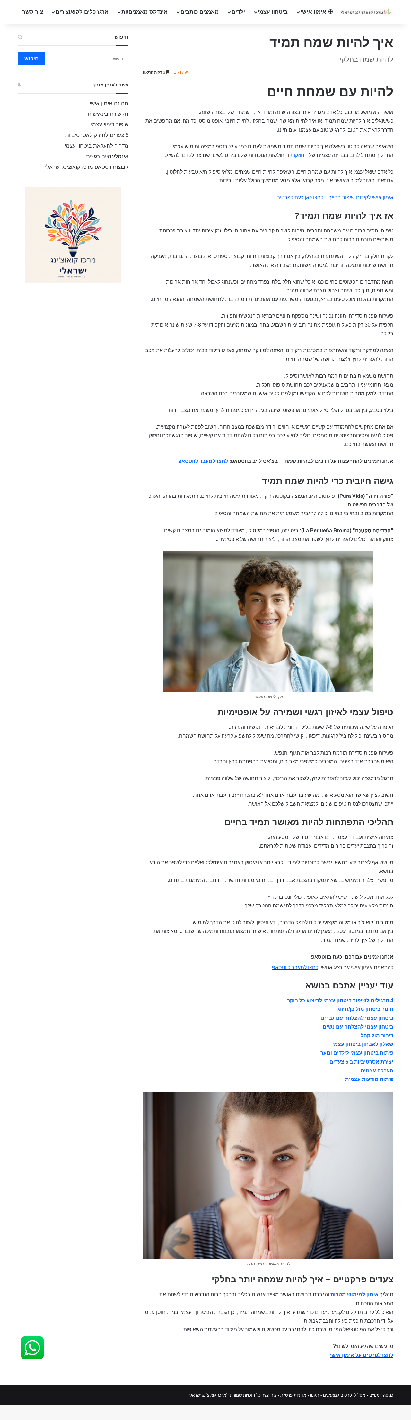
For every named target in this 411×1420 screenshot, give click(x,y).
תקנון (314, 1395)
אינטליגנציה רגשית (107, 156)
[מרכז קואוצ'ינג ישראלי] (365, 11)
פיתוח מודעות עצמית (369, 1079)
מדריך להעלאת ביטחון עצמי (96, 146)
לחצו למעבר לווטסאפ (203, 461)
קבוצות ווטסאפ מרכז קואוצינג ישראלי (86, 167)
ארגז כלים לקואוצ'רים (82, 12)
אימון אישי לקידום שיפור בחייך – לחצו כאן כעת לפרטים (334, 197)
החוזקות (299, 155)
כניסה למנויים (381, 1395)
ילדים (238, 12)
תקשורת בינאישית (108, 114)
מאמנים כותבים (199, 12)
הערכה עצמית (377, 1070)
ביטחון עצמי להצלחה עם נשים (358, 1027)
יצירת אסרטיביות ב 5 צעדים (361, 1062)
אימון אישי (314, 12)
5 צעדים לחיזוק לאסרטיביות (96, 135)
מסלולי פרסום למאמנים (344, 1395)
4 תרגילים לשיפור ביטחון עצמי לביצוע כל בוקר (340, 1000)
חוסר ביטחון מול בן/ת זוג (365, 1009)
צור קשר (32, 12)
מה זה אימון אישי (109, 103)
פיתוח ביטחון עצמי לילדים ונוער (356, 1053)
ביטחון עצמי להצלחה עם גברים (356, 1018)
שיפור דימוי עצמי (109, 125)
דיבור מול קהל (377, 1035)
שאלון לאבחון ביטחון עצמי (362, 1044)
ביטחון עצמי (273, 12)
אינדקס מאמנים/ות (144, 12)
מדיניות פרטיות (293, 1395)
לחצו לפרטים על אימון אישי (361, 1355)
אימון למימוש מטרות (354, 1294)
